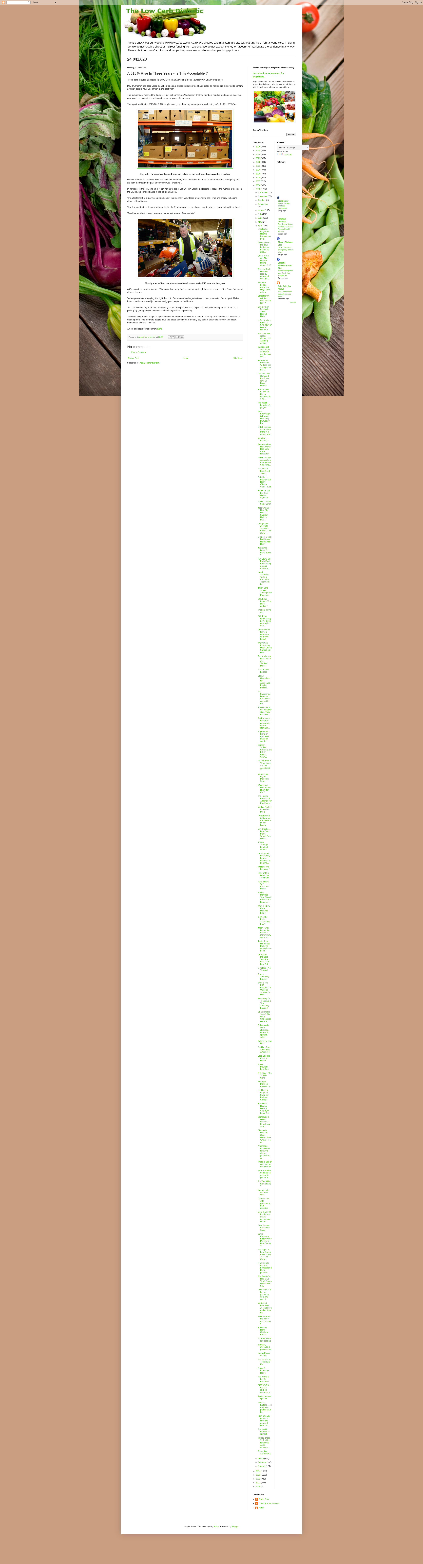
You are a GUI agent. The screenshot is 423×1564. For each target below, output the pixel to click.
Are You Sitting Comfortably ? (264, 1183)
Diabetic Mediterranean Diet (284, 265)
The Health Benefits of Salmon (264, 471)
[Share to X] (176, 337)
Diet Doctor (283, 201)
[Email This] (170, 337)
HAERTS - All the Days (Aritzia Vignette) (264, 494)
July (260, 214)
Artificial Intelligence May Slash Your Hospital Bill (285, 273)
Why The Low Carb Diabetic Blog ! (264, 909)
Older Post (237, 358)
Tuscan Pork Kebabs (263, 670)
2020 (258, 170)
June (260, 218)
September (263, 204)
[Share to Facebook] (179, 337)
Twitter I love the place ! (263, 868)
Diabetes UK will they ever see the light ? (264, 299)
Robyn (262, 1508)
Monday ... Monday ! (263, 439)
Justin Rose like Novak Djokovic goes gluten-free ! (264, 946)
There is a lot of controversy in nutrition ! (264, 1164)
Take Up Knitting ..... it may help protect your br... (264, 1407)
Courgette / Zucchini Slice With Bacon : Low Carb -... (264, 528)
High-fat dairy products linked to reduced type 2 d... (264, 1421)
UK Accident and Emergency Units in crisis (285, 249)
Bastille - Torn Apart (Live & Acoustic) (264, 1049)
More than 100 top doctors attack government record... (264, 1217)
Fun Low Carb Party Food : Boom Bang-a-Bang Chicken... (264, 564)
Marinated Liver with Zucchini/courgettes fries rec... (265, 1308)
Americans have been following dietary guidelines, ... (264, 1152)
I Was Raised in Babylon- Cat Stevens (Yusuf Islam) (264, 820)
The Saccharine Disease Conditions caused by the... (264, 697)
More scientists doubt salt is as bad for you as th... (264, 1174)
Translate (288, 154)
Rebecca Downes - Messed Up (264, 1084)
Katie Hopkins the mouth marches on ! (264, 1320)
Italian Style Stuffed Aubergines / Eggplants (265, 591)
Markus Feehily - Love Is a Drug (264, 809)
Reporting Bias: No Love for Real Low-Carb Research (265, 449)
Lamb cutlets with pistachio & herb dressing (264, 1203)
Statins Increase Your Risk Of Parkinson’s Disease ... (264, 897)
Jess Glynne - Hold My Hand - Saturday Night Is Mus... (264, 514)
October (262, 200)
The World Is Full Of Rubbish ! (263, 1379)
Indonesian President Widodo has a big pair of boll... (264, 365)
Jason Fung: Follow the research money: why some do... (264, 933)
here (159, 329)
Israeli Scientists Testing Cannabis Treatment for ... (263, 578)
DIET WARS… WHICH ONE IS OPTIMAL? (264, 1389)
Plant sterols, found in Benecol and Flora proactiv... (265, 1268)
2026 (258, 147)
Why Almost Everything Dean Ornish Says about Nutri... (265, 648)
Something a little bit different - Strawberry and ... (264, 1122)
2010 (258, 1486)
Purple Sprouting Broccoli (263, 976)
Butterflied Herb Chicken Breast (263, 1331)
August (261, 210)
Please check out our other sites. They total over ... (265, 711)
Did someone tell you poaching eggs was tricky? (264, 634)
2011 (258, 1482)
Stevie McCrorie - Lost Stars (264, 1066)
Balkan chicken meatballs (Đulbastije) (284, 205)
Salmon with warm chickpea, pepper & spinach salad (263, 1031)
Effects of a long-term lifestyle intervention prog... (264, 234)
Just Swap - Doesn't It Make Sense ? (264, 551)
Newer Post (133, 358)
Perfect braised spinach (264, 1397)
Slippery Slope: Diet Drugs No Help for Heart (264, 540)
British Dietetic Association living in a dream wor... (264, 430)
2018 (258, 177)
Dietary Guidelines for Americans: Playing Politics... (264, 682)
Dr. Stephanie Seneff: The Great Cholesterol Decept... (264, 1017)
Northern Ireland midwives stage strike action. (264, 287)
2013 (258, 1475)
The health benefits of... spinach (264, 1431)
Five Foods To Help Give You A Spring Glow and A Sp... (265, 1281)
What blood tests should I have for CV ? (264, 788)
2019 (258, 174)
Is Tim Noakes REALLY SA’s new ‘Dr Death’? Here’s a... (265, 325)
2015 (258, 189)
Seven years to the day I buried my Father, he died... (264, 247)
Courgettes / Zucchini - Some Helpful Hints (263, 312)
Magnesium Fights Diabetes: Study (263, 777)
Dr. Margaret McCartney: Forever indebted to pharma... (264, 858)
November (263, 196)
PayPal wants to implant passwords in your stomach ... (264, 723)
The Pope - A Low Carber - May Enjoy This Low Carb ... (264, 1254)
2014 (258, 1471)
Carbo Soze (264, 1499)
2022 (258, 162)
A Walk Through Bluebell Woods (263, 846)
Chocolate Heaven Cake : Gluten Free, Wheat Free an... (264, 1136)
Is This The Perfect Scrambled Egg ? (264, 920)
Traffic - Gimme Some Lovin (264, 502)
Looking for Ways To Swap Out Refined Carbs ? (263, 1095)
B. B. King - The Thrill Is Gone (265, 1075)
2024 (258, 154)
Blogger (234, 1526)
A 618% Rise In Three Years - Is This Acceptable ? (264, 765)
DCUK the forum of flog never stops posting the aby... (264, 621)
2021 (258, 166)
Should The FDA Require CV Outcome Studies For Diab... (264, 989)
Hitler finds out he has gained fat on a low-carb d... (264, 1294)
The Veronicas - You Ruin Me (264, 1361)
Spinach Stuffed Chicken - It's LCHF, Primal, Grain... (265, 751)
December (263, 192)
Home (185, 358)
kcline (216, 1526)
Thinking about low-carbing (264, 1339)
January (262, 1466)
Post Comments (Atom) (149, 363)
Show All (293, 302)
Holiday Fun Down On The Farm (263, 875)
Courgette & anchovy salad (263, 1192)
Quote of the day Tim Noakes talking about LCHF (264, 260)
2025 (258, 150)
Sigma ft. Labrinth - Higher (263, 1370)
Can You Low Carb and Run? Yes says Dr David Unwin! (264, 379)
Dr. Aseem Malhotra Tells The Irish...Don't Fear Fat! (264, 959)
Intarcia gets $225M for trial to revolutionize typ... (264, 394)
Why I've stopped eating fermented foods (285, 293)
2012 (258, 1479)
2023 (258, 158)
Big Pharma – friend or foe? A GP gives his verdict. (264, 736)
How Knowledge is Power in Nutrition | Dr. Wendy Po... (264, 417)
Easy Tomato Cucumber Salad (264, 1227)
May (260, 222)
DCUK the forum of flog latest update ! (264, 602)
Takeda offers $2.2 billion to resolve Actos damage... (264, 1443)
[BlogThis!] (173, 337)
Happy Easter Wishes (264, 1354)
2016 (258, 185)
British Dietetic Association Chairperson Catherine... (264, 461)
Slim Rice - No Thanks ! (264, 969)
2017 (258, 181)
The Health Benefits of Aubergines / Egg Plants (265, 799)
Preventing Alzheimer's (264, 1452)
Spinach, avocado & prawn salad (264, 1347)
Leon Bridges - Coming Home (264, 1058)
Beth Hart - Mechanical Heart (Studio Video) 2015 (264, 482)
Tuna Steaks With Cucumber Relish (264, 885)
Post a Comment (138, 352)
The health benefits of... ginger (264, 405)
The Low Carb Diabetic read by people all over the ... (264, 274)
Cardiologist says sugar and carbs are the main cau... (264, 352)
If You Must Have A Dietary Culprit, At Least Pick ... (264, 1108)
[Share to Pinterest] (182, 337)
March (261, 1458)
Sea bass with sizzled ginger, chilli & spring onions (264, 338)
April (260, 226)
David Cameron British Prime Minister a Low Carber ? (265, 1240)
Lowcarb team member (269, 1503)
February (262, 1462)
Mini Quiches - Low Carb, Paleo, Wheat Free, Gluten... (264, 834)
